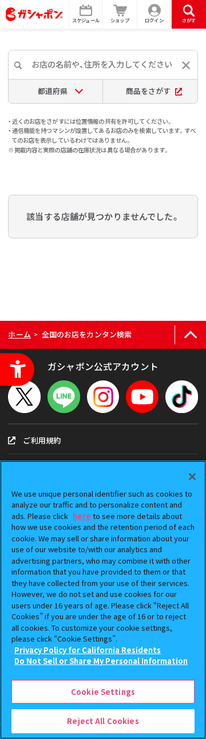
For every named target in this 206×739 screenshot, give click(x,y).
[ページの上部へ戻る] (190, 334)
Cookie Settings (103, 691)
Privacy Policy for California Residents (87, 649)
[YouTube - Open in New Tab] (142, 396)
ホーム (19, 334)
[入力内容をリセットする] (186, 65)
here (82, 515)
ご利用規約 (42, 440)
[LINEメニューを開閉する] (63, 396)
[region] (103, 600)
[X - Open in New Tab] (24, 396)
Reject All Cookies (102, 721)
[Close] (192, 476)
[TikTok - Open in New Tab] (181, 396)
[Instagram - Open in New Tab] (103, 396)
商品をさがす (148, 90)
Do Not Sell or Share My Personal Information (101, 660)
